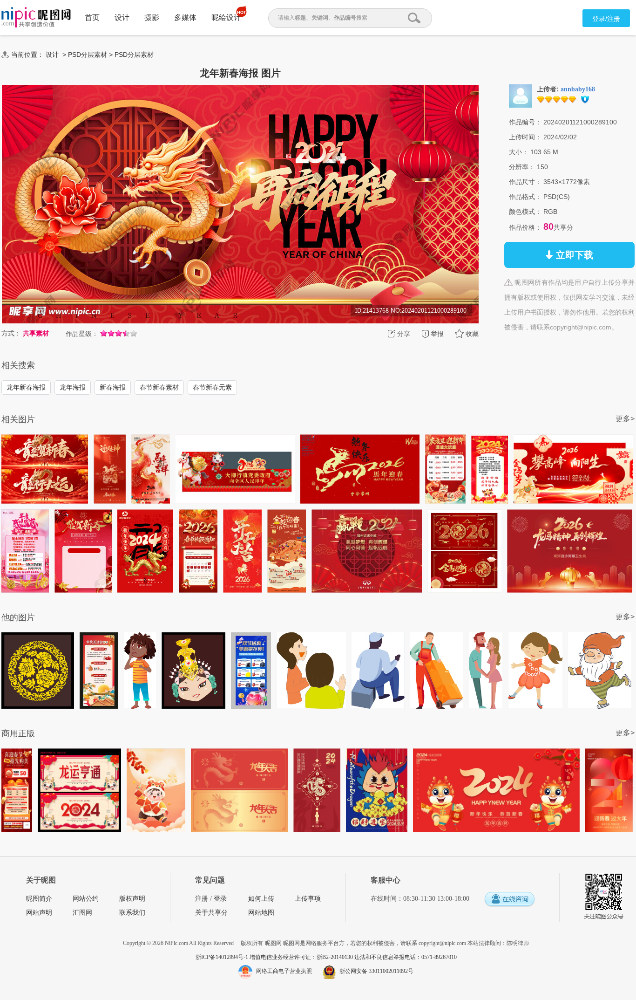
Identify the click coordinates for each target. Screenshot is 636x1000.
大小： (518, 152)
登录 (220, 898)
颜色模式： (525, 211)
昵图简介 (39, 898)
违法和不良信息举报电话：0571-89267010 (405, 957)
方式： (11, 333)
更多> (625, 419)
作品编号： (525, 122)
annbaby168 (578, 89)
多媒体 (185, 17)
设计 (122, 17)
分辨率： (522, 167)
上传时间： (525, 137)
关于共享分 (211, 912)
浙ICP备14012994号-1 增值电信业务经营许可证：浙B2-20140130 (275, 957)
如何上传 (261, 898)
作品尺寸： (525, 181)
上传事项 (308, 898)
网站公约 (86, 898)
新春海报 (113, 387)
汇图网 (82, 912)
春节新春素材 (159, 387)
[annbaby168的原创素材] (520, 95)
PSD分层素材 (87, 54)
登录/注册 (606, 18)
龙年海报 (73, 387)
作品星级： (82, 333)
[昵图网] (36, 17)
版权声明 (132, 898)
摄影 (151, 17)
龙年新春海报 (26, 387)
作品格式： (525, 196)
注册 (201, 898)
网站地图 (261, 912)
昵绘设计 (226, 17)
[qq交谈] (509, 899)
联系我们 (132, 912)
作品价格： (525, 227)
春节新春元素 (212, 387)
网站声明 (39, 912)
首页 (92, 17)
